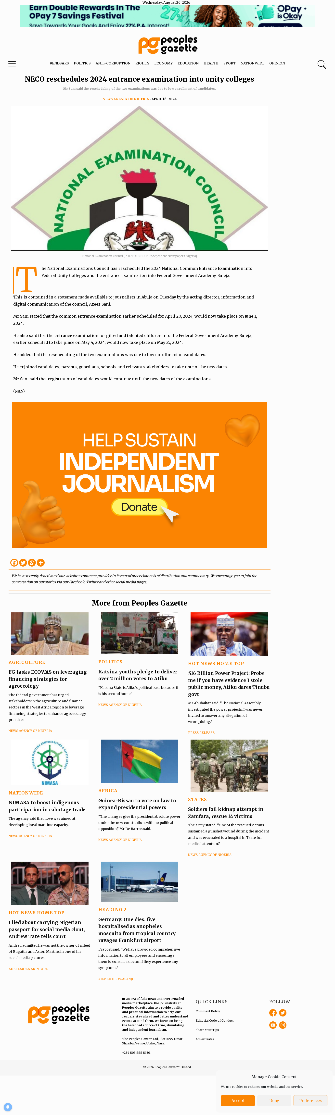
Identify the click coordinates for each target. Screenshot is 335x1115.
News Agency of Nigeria (126, 99)
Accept (238, 1100)
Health (211, 63)
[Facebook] (14, 563)
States (197, 799)
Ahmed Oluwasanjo (116, 979)
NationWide (26, 793)
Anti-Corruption (113, 63)
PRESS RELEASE (201, 733)
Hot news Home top (216, 663)
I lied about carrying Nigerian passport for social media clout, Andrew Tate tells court (47, 929)
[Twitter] (23, 563)
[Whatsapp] (32, 563)
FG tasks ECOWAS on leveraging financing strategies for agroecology (48, 679)
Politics (82, 63)
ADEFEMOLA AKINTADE (28, 969)
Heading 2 (112, 909)
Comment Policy (208, 1011)
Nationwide (252, 63)
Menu (18, 65)
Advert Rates (205, 1039)
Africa (107, 790)
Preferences (310, 1100)
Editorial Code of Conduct (214, 1020)
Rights (142, 63)
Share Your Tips (207, 1030)
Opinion (277, 63)
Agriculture (27, 662)
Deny (274, 1100)
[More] (41, 563)
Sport (229, 63)
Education (188, 63)
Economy (163, 63)
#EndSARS (59, 63)
